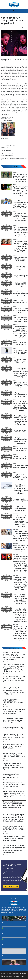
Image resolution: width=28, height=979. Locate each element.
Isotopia (22, 92)
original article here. (7, 159)
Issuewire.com (19, 66)
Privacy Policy (9, 976)
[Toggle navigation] (14, 11)
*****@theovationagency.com (8, 145)
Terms (2, 976)
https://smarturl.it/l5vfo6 (10, 79)
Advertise (16, 976)
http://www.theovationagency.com (9, 153)
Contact (22, 976)
